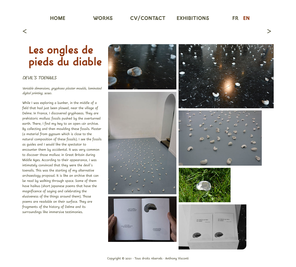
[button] (102, 18)
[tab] (142, 66)
